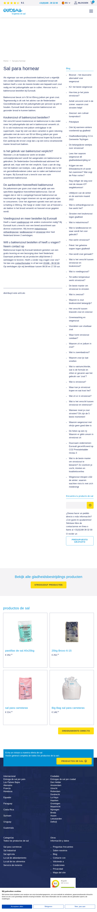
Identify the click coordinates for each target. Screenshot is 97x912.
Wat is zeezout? (76, 294)
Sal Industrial (9, 850)
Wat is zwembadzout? (79, 352)
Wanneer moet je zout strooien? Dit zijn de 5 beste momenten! (79, 413)
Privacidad (58, 869)
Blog (55, 854)
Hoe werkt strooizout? (79, 240)
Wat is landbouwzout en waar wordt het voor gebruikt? (80, 231)
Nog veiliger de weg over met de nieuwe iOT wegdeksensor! (80, 184)
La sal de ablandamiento (14, 858)
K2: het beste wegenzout (80, 87)
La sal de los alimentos (14, 861)
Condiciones (59, 865)
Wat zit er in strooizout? (80, 396)
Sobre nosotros (60, 850)
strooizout (40, 232)
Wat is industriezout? (79, 222)
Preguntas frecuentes (63, 847)
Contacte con (59, 858)
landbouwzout (26, 232)
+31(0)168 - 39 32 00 (48, 3)
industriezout (41, 229)
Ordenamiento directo (76, 731)
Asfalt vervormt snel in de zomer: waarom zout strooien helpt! (81, 104)
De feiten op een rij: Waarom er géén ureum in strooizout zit (81, 434)
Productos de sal (72, 761)
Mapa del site (59, 872)
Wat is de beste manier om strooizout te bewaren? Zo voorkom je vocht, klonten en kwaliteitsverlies (80, 465)
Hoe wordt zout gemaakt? (81, 254)
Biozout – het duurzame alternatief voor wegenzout (80, 78)
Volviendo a (58, 861)
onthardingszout (10, 232)
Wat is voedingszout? (79, 271)
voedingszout (23, 222)
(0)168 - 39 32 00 (51, 263)
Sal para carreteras (12, 847)
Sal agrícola (9, 854)
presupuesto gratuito (80, 541)
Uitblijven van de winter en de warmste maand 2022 (80, 196)
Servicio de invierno (12, 865)
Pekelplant (74, 122)
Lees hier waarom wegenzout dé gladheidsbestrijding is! (80, 156)
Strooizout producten (48, 585)
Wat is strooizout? (77, 382)
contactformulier (22, 263)
